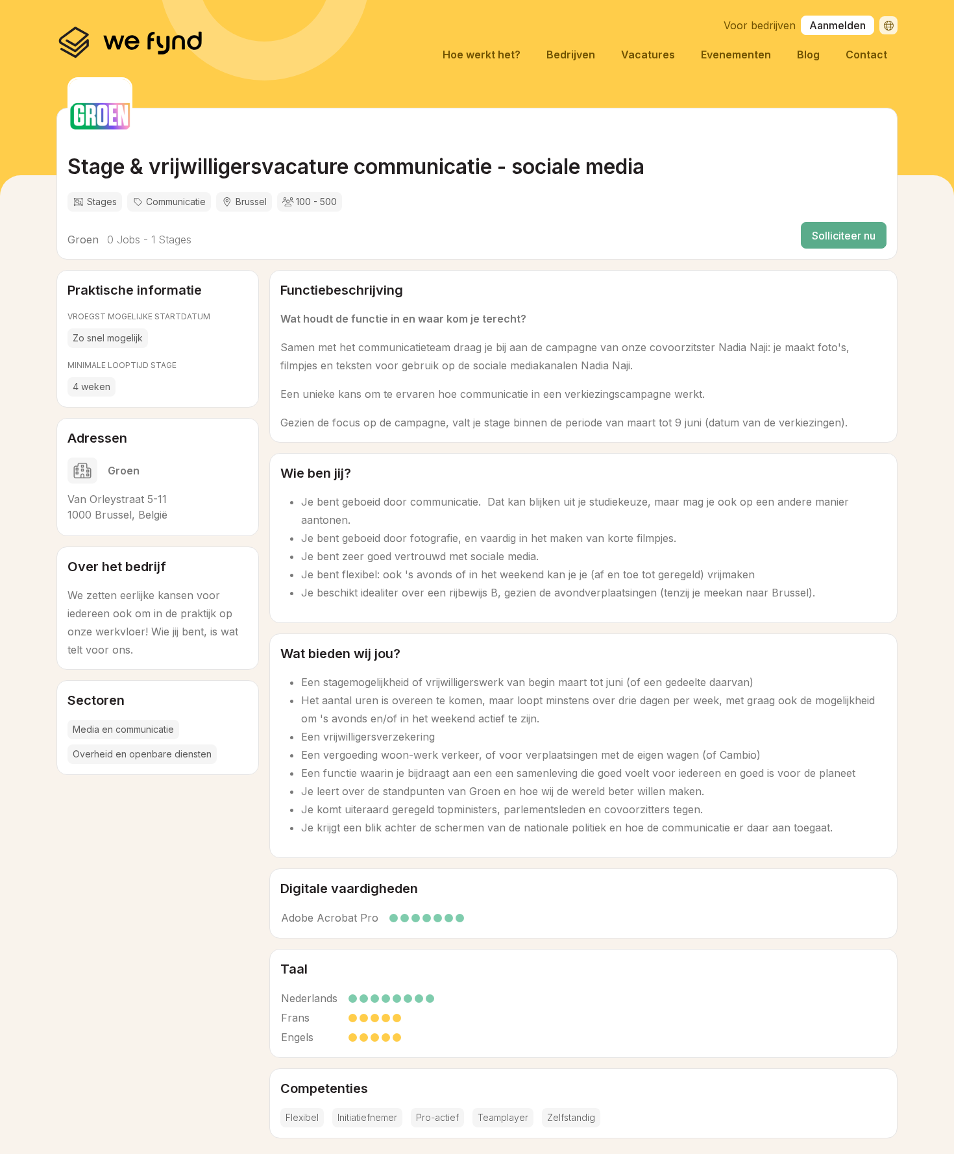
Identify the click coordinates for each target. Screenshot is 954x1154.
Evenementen (736, 54)
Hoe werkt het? (481, 54)
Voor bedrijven (760, 25)
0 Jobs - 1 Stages (147, 239)
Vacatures (648, 54)
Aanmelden (837, 25)
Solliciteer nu (843, 235)
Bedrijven (570, 54)
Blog (808, 54)
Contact (866, 54)
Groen (83, 239)
